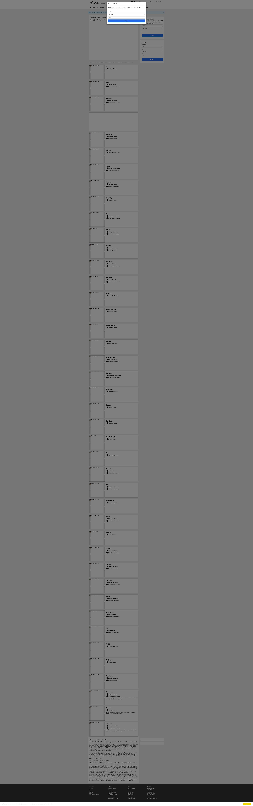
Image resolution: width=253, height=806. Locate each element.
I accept (247, 804)
